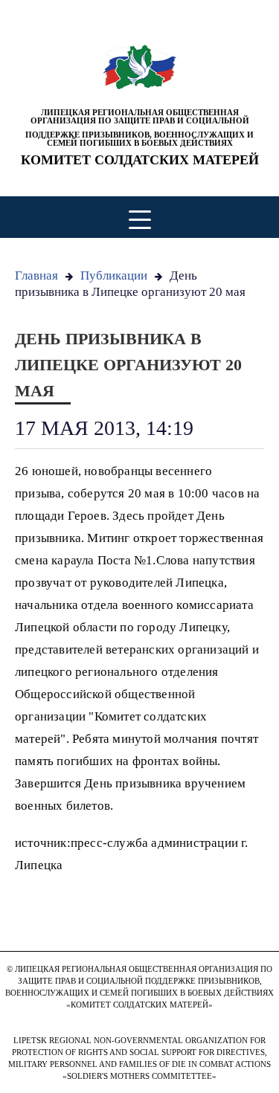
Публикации (113, 275)
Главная (36, 275)
